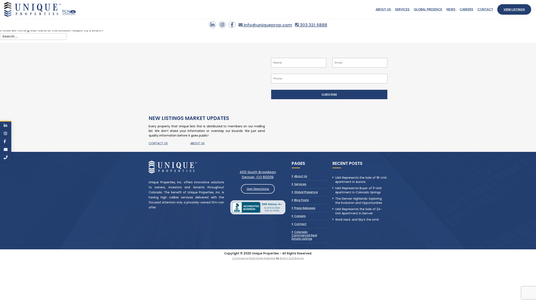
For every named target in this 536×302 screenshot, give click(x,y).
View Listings (514, 9)
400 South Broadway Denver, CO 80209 (258, 175)
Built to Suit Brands (292, 258)
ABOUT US (197, 143)
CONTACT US (158, 143)
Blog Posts (301, 200)
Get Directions (258, 189)
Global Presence (428, 9)
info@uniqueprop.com (267, 25)
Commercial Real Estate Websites (253, 258)
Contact (485, 9)
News (450, 9)
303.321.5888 (313, 25)
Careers (466, 9)
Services (402, 9)
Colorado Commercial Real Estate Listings (304, 235)
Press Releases (304, 208)
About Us (383, 9)
